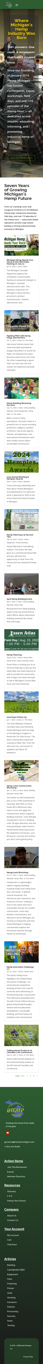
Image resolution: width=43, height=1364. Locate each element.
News (25, 266)
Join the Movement (21, 158)
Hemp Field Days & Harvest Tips (20, 536)
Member (26, 481)
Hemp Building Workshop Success (19, 404)
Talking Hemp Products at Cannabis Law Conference (19, 1051)
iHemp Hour (28, 971)
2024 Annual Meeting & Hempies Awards (18, 478)
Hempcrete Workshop (17, 872)
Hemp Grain (11, 661)
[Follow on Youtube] (8, 1133)
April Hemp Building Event (19, 599)
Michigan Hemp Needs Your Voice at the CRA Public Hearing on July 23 (20, 262)
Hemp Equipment (21, 411)
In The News (28, 340)
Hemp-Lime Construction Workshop (19, 787)
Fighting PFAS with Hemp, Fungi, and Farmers (19, 337)
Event (20, 266)
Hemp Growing (22, 542)
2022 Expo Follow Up (17, 717)
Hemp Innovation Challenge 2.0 (20, 968)
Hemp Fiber (18, 605)
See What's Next (21, 168)
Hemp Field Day (14, 655)
